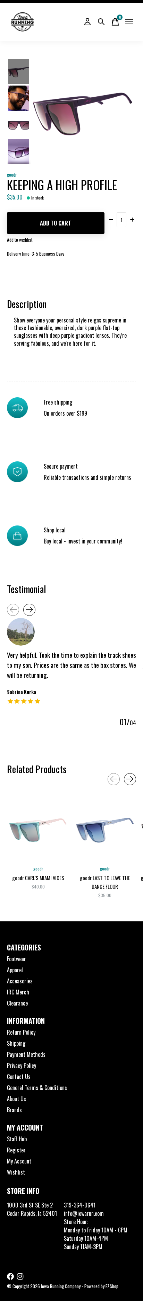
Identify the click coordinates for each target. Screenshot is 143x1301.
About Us (16, 1099)
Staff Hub (17, 1139)
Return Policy (21, 1032)
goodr (12, 174)
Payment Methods (26, 1054)
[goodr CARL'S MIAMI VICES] (38, 830)
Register (16, 1150)
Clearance (17, 1003)
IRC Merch (18, 992)
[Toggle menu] (129, 22)
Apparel (15, 970)
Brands (14, 1110)
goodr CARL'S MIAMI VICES (38, 878)
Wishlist (16, 1172)
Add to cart (55, 223)
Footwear (16, 959)
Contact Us (19, 1076)
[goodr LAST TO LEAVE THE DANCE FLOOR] (105, 830)
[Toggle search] (101, 22)
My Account (19, 1161)
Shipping (16, 1043)
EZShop (112, 1286)
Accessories (20, 981)
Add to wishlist (20, 239)
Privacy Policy (21, 1065)
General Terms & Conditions (37, 1087)
